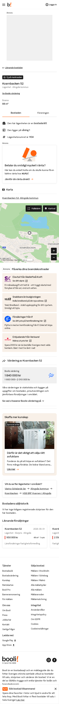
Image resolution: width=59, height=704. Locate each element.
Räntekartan (7, 585)
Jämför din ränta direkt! (17, 179)
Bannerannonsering (11, 594)
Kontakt (5, 624)
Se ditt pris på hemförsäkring (29, 320)
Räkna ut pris (26, 340)
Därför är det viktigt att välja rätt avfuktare (26, 454)
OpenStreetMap (8, 260)
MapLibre (17, 260)
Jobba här (6, 620)
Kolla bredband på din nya (30, 300)
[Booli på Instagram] (48, 660)
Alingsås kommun (40, 488)
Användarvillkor (38, 610)
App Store (7, 645)
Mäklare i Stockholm (40, 571)
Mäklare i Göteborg (39, 575)
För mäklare (7, 599)
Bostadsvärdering (10, 575)
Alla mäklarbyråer (38, 585)
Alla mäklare (36, 590)
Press (4, 615)
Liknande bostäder (14, 67)
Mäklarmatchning (39, 599)
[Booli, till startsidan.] (9, 4)
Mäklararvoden (37, 594)
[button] (29, 233)
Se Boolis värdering (11, 93)
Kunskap (6, 580)
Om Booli (6, 610)
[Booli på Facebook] (54, 660)
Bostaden (16, 112)
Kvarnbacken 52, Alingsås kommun (20, 198)
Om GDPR (35, 619)
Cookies (34, 624)
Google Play (7, 640)
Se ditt (27, 280)
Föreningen (43, 112)
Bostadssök (7, 571)
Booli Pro (6, 590)
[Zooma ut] (54, 257)
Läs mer (20, 699)
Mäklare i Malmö (38, 580)
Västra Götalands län (15, 488)
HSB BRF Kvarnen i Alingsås (37, 493)
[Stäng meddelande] (56, 689)
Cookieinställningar (40, 628)
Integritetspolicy (38, 614)
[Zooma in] (54, 250)
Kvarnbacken (11, 493)
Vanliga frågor (8, 629)
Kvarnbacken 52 (13, 528)
